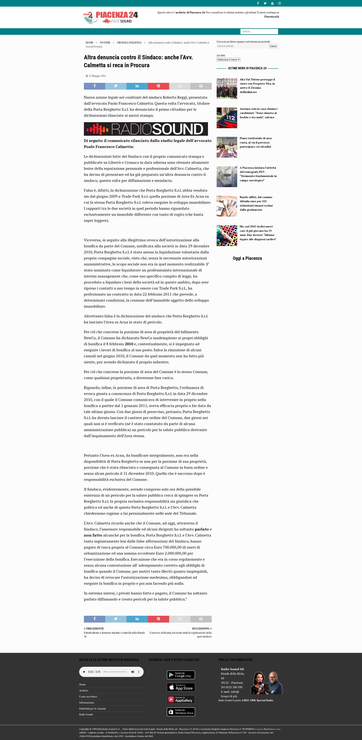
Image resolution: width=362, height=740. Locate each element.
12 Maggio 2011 (97, 76)
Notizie (105, 42)
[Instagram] (279, 3)
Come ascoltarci (88, 696)
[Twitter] (265, 3)
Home (82, 684)
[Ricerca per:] (259, 31)
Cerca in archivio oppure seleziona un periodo (243, 41)
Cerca (273, 46)
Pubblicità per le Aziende (92, 708)
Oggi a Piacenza (247, 258)
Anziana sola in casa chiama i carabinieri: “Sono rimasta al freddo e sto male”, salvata (258, 113)
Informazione (86, 702)
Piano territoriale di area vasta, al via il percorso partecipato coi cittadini (256, 142)
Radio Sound (86, 714)
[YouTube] (272, 3)
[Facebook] (258, 3)
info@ (235, 692)
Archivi (221, 55)
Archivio (83, 690)
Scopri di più (229, 696)
